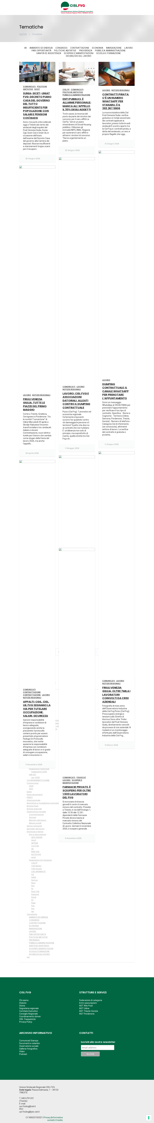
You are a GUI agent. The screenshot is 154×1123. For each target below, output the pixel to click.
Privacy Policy (25, 1022)
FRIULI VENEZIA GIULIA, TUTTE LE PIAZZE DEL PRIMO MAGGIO (34, 404)
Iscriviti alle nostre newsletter (98, 1042)
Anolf (33, 840)
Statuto (22, 1003)
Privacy (47, 1117)
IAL (32, 848)
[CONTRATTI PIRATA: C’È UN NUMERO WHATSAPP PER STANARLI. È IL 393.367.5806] (117, 74)
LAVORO (32, 931)
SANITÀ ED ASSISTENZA (39, 945)
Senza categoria (34, 826)
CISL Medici (36, 866)
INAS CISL (35, 851)
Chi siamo (24, 1000)
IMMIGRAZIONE (35, 928)
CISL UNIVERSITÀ (38, 871)
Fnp (33, 905)
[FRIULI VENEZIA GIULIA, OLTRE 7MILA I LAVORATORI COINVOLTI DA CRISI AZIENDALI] (117, 563)
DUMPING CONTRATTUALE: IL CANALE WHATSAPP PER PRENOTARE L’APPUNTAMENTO (115, 391)
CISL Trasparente (27, 1019)
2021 (31, 789)
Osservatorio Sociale (36, 811)
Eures (29, 791)
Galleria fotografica (28, 1049)
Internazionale (33, 800)
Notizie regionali (34, 809)
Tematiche (32, 914)
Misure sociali (35, 823)
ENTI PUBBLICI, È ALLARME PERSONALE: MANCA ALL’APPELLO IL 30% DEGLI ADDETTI (77, 104)
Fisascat (35, 894)
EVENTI (30, 797)
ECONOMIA (34, 925)
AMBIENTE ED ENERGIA (38, 917)
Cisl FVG (23, 34)
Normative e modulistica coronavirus (44, 803)
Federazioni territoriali (39, 769)
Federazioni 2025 (39, 771)
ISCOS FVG (36, 854)
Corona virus (32, 783)
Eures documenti (35, 794)
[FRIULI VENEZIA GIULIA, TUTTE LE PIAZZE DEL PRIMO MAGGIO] (37, 278)
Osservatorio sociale (28, 1046)
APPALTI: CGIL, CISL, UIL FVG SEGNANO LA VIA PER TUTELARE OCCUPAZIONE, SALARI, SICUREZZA (37, 709)
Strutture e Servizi (35, 831)
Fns (32, 908)
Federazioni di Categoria (40, 860)
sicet (33, 857)
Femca (34, 880)
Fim (33, 886)
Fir (32, 888)
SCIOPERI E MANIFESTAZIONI (41, 948)
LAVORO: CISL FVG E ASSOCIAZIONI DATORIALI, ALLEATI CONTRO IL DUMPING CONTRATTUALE (76, 400)
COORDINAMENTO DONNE (38, 780)
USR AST (32, 774)
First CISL (35, 891)
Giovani (32, 817)
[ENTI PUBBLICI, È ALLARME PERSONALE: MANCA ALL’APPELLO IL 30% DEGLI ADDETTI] (77, 73)
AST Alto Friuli (86, 1005)
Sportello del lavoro (36, 829)
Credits (59, 1120)
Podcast (23, 1054)
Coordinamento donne (30, 1016)
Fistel (33, 897)
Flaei (33, 903)
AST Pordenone (86, 1014)
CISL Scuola (36, 868)
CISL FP (34, 863)
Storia (22, 1005)
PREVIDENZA (34, 940)
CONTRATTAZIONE (37, 923)
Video (22, 1051)
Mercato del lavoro (37, 820)
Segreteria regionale (29, 1008)
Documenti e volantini (29, 1043)
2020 (31, 786)
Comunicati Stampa (28, 1040)
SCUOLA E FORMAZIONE (39, 951)
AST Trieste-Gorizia (88, 1011)
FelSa (33, 877)
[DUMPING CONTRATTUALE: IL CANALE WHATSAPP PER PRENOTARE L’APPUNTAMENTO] (117, 263)
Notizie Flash (32, 806)
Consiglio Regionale (28, 1014)
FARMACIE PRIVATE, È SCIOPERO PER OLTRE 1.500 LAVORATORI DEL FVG (77, 792)
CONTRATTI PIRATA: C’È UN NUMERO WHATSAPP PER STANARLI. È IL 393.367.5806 (115, 101)
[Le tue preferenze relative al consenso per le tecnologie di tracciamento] (149, 1118)
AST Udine (84, 1008)
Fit (32, 900)
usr (28, 957)
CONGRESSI (34, 920)
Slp (32, 911)
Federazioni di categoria (90, 1000)
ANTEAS (34, 843)
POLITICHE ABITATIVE (38, 937)
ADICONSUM (36, 837)
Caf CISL (35, 846)
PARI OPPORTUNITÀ (37, 934)
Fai (32, 874)
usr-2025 (35, 777)
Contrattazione (36, 814)
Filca (33, 883)
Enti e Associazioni (37, 834)
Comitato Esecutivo (28, 1011)
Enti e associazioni (88, 1003)
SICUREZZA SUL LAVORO (39, 954)
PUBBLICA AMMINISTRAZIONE (41, 943)
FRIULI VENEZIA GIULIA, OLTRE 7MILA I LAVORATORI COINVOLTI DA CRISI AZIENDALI (116, 695)
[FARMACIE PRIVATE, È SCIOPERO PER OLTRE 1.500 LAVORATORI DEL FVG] (77, 660)
